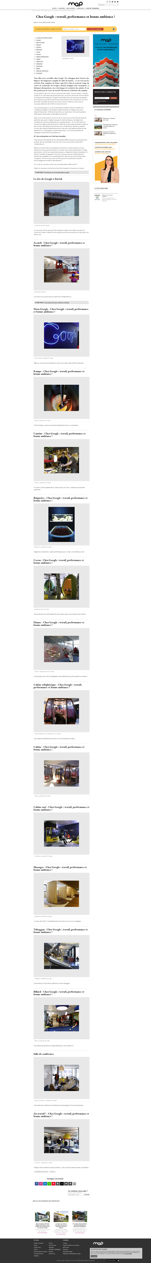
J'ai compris (94, 1256)
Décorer (51, 1243)
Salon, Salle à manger (45, 10)
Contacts (65, 1243)
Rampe (38, 45)
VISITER (54, 9)
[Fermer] (114, 29)
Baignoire (39, 49)
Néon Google (40, 42)
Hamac (38, 54)
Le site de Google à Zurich (44, 38)
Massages (39, 64)
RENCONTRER (71, 9)
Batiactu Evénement (89, 1260)
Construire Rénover (38, 1253)
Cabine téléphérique (42, 56)
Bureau (52, 1171)
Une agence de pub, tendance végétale (57, 302)
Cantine (38, 47)
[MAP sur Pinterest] (115, 2)
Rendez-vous (52, 1253)
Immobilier (51, 1247)
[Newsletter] (117, 2)
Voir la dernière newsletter (100, 101)
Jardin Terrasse (52, 1245)
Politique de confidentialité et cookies (72, 1253)
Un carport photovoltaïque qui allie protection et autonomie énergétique (80, 1225)
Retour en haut (111, 1260)
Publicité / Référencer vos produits (71, 1245)
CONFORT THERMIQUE (92, 8)
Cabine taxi (39, 61)
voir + (95, 115)
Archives (96, 102)
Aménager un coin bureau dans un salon (57, 172)
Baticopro (51, 1251)
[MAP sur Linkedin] (112, 2)
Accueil (33, 10)
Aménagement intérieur (41, 1171)
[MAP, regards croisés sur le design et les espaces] (75, 4)
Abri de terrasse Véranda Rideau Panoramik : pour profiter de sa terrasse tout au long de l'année (42, 1225)
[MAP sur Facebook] (107, 2)
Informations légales (68, 1251)
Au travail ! (39, 73)
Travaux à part (37, 1247)
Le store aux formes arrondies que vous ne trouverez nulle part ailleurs (61, 1225)
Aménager (38, 10)
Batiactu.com (68, 1260)
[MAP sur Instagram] (110, 2)
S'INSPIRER (61, 9)
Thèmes (36, 1249)
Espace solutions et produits (40, 1251)
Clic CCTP (74, 1260)
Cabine (38, 59)
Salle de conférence (42, 71)
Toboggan (39, 66)
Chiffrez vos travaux (38, 1243)
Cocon (38, 52)
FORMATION (80, 9)
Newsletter (65, 1249)
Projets (35, 1245)
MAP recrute (66, 1247)
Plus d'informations (42, 1232)
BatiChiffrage (81, 1260)
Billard (38, 68)
